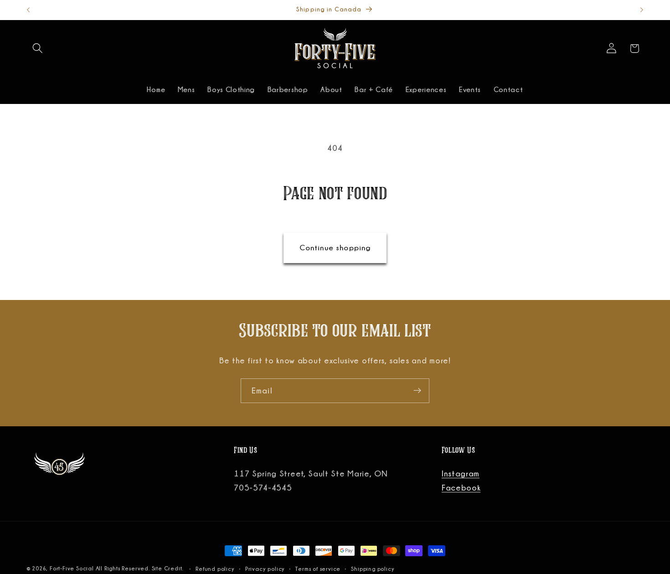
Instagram (460, 473)
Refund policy (215, 569)
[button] (38, 48)
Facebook (461, 487)
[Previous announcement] (28, 10)
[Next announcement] (642, 10)
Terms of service (317, 569)
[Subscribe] (417, 390)
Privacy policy (265, 569)
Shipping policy (372, 569)
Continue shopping (335, 247)
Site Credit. (168, 568)
